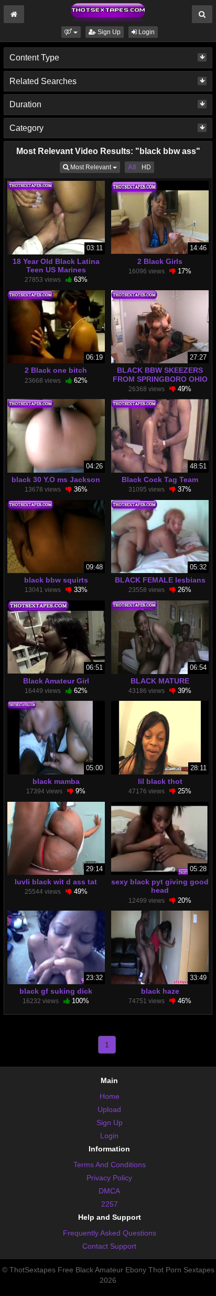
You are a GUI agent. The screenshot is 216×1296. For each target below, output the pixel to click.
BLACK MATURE (160, 681)
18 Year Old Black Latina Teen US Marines (56, 265)
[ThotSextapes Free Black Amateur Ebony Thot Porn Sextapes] (108, 12)
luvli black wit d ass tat (56, 881)
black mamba (56, 781)
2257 (109, 1204)
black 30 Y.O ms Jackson (56, 479)
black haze (160, 991)
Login (146, 32)
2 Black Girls (159, 261)
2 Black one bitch (56, 370)
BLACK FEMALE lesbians (160, 580)
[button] (71, 32)
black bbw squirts (56, 580)
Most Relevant (94, 167)
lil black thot (160, 781)
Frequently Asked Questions (109, 1233)
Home (110, 1096)
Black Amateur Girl (56, 681)
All (132, 167)
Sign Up (108, 32)
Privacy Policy (109, 1177)
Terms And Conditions (109, 1164)
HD (146, 167)
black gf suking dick (55, 991)
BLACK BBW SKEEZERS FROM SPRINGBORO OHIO (160, 374)
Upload (109, 1109)
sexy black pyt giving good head (160, 885)
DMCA (109, 1191)
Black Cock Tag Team (160, 479)
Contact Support (109, 1246)
